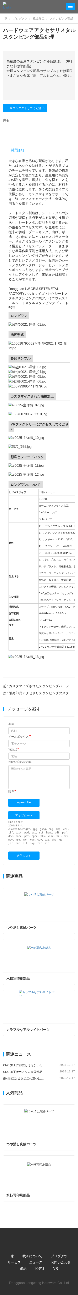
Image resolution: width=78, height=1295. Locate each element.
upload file (24, 802)
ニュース (35, 1262)
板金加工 (39, 18)
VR (55, 1268)
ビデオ (40, 1268)
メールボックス (18, 736)
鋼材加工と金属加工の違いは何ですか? (24, 1078)
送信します (24, 855)
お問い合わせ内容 (20, 762)
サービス (14, 1262)
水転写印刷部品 (18, 978)
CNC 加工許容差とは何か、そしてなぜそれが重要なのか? (24, 1065)
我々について (32, 1256)
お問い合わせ (61, 1262)
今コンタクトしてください (26, 108)
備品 (23, 1268)
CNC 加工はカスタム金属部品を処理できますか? (24, 1071)
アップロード (24, 815)
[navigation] (70, 6)
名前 (11, 724)
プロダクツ (20, 18)
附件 (11, 791)
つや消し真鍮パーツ (21, 927)
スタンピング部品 (61, 18)
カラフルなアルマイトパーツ (28, 1029)
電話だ (12, 749)
